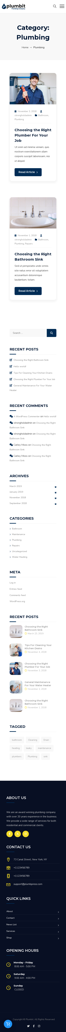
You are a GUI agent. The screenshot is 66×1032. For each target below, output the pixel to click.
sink (46, 756)
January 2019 (16, 491)
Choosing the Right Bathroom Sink (31, 360)
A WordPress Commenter (27, 416)
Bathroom (43, 115)
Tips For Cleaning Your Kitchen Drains (33, 372)
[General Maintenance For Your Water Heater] (16, 687)
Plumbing (19, 119)
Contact (10, 917)
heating (16, 748)
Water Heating (19, 557)
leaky (29, 748)
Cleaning (32, 739)
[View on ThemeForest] (8, 1024)
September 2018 (18, 503)
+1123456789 (21, 867)
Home (25, 47)
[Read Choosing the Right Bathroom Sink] (33, 212)
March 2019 (16, 486)
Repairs (29, 243)
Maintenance (18, 534)
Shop (9, 937)
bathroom (17, 739)
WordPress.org (17, 601)
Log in (13, 582)
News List (11, 924)
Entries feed (16, 589)
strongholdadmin (23, 115)
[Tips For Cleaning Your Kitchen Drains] (16, 650)
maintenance (44, 748)
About (9, 911)
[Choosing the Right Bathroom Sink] (16, 631)
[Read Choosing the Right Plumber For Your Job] (33, 88)
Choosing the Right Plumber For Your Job (33, 135)
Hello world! (20, 366)
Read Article (27, 172)
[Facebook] (9, 834)
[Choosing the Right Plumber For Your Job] (16, 668)
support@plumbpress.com (28, 884)
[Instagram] (25, 834)
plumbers (16, 756)
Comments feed (18, 595)
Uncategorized (19, 551)
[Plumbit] (14, 6)
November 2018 (18, 497)
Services (10, 931)
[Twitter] (17, 834)
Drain (46, 739)
